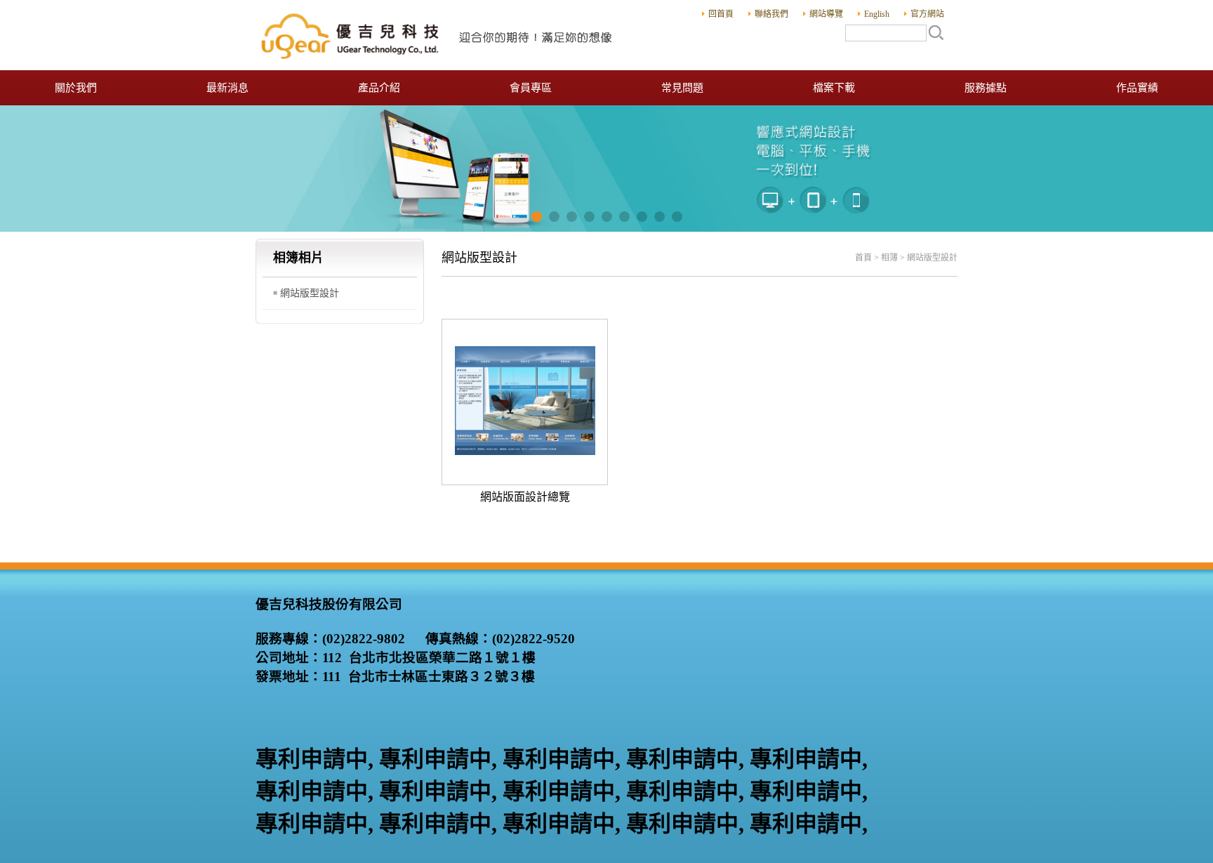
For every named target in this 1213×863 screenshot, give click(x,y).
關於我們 (76, 87)
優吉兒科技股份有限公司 (438, 35)
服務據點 (986, 87)
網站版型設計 (309, 293)
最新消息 (227, 87)
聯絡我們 (771, 14)
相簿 (889, 258)
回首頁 (721, 14)
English (876, 14)
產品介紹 (379, 87)
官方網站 (927, 14)
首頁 (863, 258)
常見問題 (682, 87)
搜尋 (935, 32)
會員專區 (531, 87)
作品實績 (1137, 87)
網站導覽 (826, 14)
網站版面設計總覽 (525, 497)
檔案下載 (834, 87)
